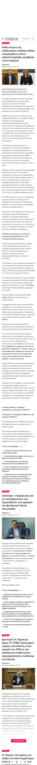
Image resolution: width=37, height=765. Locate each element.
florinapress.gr (6, 64)
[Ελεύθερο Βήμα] (11, 39)
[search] (23, 38)
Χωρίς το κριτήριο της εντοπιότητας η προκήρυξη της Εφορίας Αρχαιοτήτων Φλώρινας (16, 469)
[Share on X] (16, 762)
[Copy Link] (21, 762)
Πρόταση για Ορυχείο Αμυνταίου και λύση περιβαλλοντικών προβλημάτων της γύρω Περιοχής (17, 597)
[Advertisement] (18, 18)
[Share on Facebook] (12, 762)
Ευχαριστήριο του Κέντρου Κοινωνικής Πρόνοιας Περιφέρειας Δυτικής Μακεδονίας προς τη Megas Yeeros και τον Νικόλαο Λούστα (18, 614)
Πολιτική (5, 43)
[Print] (25, 762)
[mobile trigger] (3, 39)
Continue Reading (18, 741)
